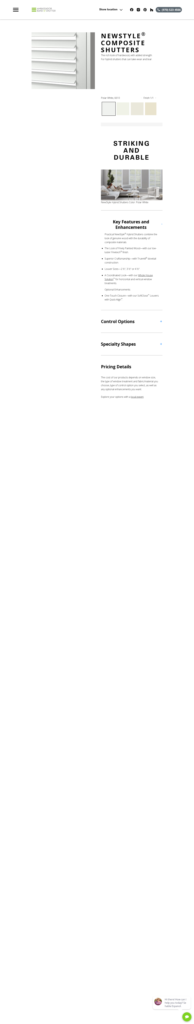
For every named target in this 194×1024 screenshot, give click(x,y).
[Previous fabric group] (141, 98)
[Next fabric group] (155, 98)
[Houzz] (151, 9)
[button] (15, 9)
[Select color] (108, 108)
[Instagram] (138, 9)
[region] (63, 60)
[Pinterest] (145, 9)
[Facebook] (131, 9)
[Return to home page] (64, 10)
